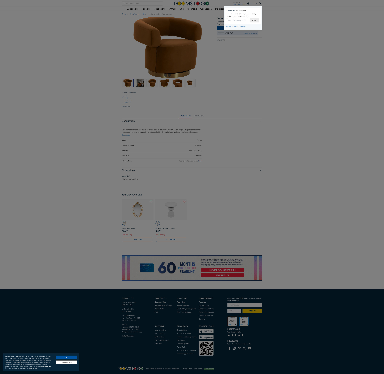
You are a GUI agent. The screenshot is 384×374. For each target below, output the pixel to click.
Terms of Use (47, 366)
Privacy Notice (32, 368)
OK (66, 357)
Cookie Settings (67, 362)
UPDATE (254, 20)
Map (243, 26)
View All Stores (232, 26)
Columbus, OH (240, 10)
